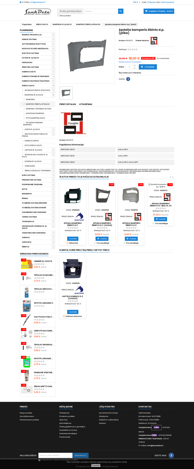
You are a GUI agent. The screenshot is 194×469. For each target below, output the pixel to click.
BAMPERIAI (30, 99)
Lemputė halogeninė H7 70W (44, 331)
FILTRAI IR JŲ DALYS (30, 58)
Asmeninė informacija (108, 413)
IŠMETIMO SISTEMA (30, 67)
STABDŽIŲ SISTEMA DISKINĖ (34, 207)
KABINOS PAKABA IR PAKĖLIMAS (35, 76)
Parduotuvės (64, 437)
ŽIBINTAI (25, 246)
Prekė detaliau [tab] (67, 104)
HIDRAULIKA (27, 62)
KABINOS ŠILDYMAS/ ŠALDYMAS (35, 81)
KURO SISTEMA (28, 175)
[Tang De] (153, 40)
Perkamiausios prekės (29, 420)
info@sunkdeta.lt (37, 2)
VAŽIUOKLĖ (26, 242)
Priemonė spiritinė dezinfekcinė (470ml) (44, 372)
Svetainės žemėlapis (68, 433)
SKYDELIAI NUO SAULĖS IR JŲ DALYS (35, 155)
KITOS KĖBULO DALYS (33, 145)
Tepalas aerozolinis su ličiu (44, 289)
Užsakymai (103, 416)
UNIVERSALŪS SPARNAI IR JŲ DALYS (34, 227)
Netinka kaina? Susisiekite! (130, 62)
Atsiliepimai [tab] (85, 104)
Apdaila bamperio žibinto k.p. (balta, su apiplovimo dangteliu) (160, 205)
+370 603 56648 (164, 435)
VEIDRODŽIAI (30, 166)
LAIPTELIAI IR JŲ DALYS (33, 150)
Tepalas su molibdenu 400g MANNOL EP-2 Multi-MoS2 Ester (44, 275)
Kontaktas (145, 406)
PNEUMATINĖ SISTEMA (31, 180)
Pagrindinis (26, 30)
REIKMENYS (27, 193)
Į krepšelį (147, 66)
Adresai (102, 423)
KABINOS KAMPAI (32, 140)
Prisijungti (151, 2)
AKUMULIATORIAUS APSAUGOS (37, 90)
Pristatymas (64, 413)
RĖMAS (25, 198)
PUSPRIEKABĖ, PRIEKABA (32, 184)
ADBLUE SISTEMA (29, 39)
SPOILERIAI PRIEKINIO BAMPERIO (33, 123)
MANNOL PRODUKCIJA (32, 34)
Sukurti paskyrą (167, 2)
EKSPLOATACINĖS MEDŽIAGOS (35, 48)
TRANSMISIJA (28, 221)
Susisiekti (73, 239)
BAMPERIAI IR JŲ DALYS (34, 95)
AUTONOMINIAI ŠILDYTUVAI (34, 44)
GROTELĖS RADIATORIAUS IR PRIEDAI (35, 135)
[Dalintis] (128, 79)
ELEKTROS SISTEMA (30, 53)
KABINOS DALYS (29, 71)
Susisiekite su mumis (68, 430)
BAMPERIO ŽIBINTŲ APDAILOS (38, 104)
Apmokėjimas (65, 423)
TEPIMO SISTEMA (29, 217)
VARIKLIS (26, 237)
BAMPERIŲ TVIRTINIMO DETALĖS (38, 108)
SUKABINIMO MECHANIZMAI (34, 212)
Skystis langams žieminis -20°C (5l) (44, 303)
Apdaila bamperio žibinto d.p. (131, 224)
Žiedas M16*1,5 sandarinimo (44, 386)
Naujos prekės (26, 413)
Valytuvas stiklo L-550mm (44, 317)
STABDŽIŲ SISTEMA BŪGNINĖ (34, 203)
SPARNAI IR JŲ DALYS (33, 161)
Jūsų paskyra (107, 406)
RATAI (24, 189)
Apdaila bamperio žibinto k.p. (73, 224)
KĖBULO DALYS (28, 85)
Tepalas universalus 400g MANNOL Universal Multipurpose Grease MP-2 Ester (44, 345)
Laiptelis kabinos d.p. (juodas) (73, 297)
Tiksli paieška (65, 16)
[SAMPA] (79, 216)
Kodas (122, 40)
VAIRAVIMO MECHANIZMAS (34, 233)
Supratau (96, 465)
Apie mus (63, 420)
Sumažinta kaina (27, 416)
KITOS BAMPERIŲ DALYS (35, 118)
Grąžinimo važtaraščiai (109, 420)
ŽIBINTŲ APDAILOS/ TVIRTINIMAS (38, 170)
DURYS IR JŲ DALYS (32, 129)
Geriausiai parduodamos (34, 253)
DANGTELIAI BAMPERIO (35, 113)
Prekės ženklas (142, 40)
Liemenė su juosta (43, 261)
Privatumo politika (67, 416)
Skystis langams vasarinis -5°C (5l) (44, 358)
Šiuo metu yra (125, 73)
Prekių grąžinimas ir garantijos (72, 426)
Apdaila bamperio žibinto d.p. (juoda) (102, 224)
